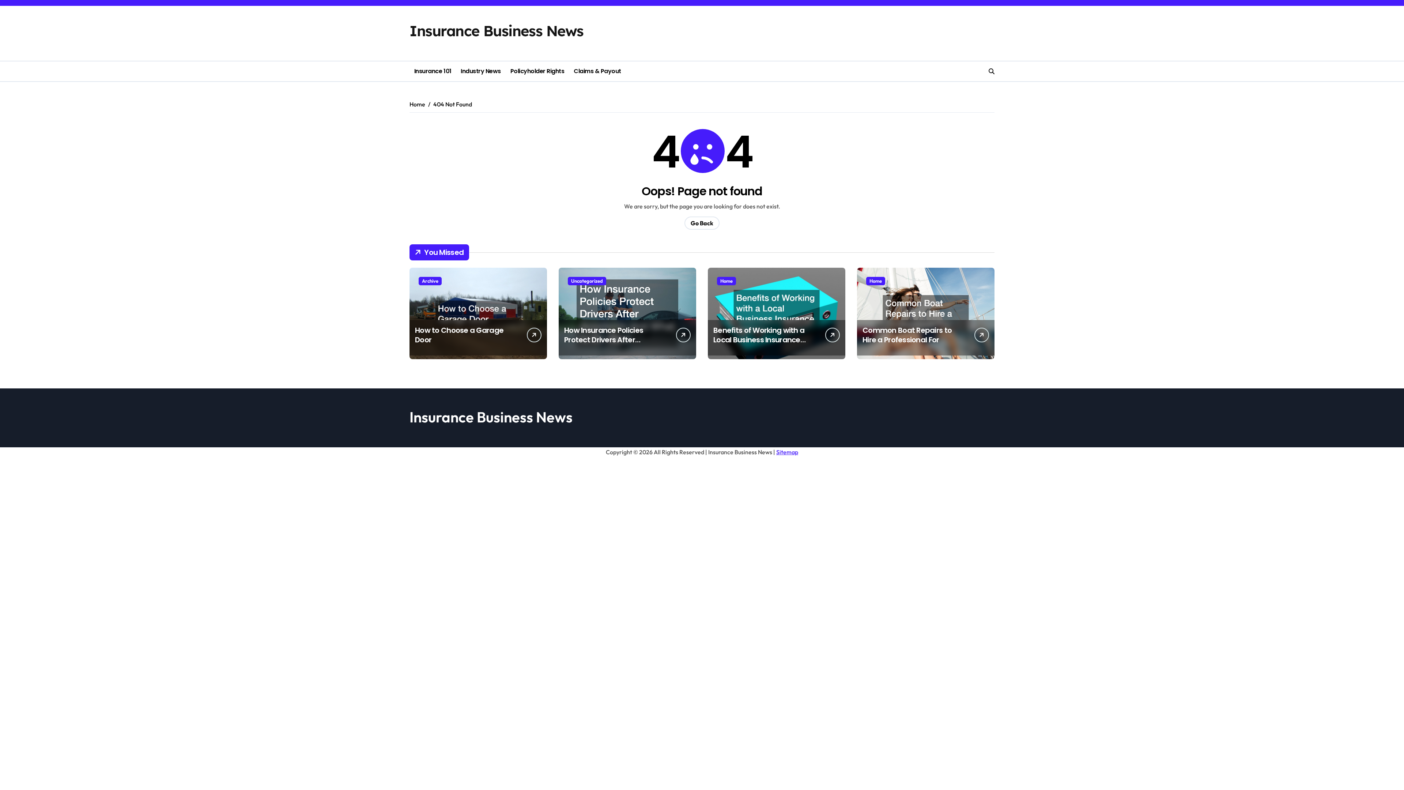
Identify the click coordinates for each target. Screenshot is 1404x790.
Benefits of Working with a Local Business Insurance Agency (758, 339)
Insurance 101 (433, 71)
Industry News (481, 71)
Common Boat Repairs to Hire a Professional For (907, 335)
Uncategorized (587, 281)
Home (726, 281)
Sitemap (787, 452)
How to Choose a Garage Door (459, 335)
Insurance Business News (497, 31)
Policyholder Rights (537, 71)
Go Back (702, 223)
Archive (430, 281)
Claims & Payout (597, 71)
